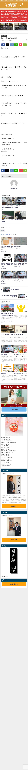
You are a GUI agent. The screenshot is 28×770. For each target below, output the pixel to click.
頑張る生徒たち (4, 35)
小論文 (3, 230)
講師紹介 (14, 506)
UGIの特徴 (14, 539)
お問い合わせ (14, 584)
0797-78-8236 (15, 409)
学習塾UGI (14, 188)
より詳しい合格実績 (5, 465)
